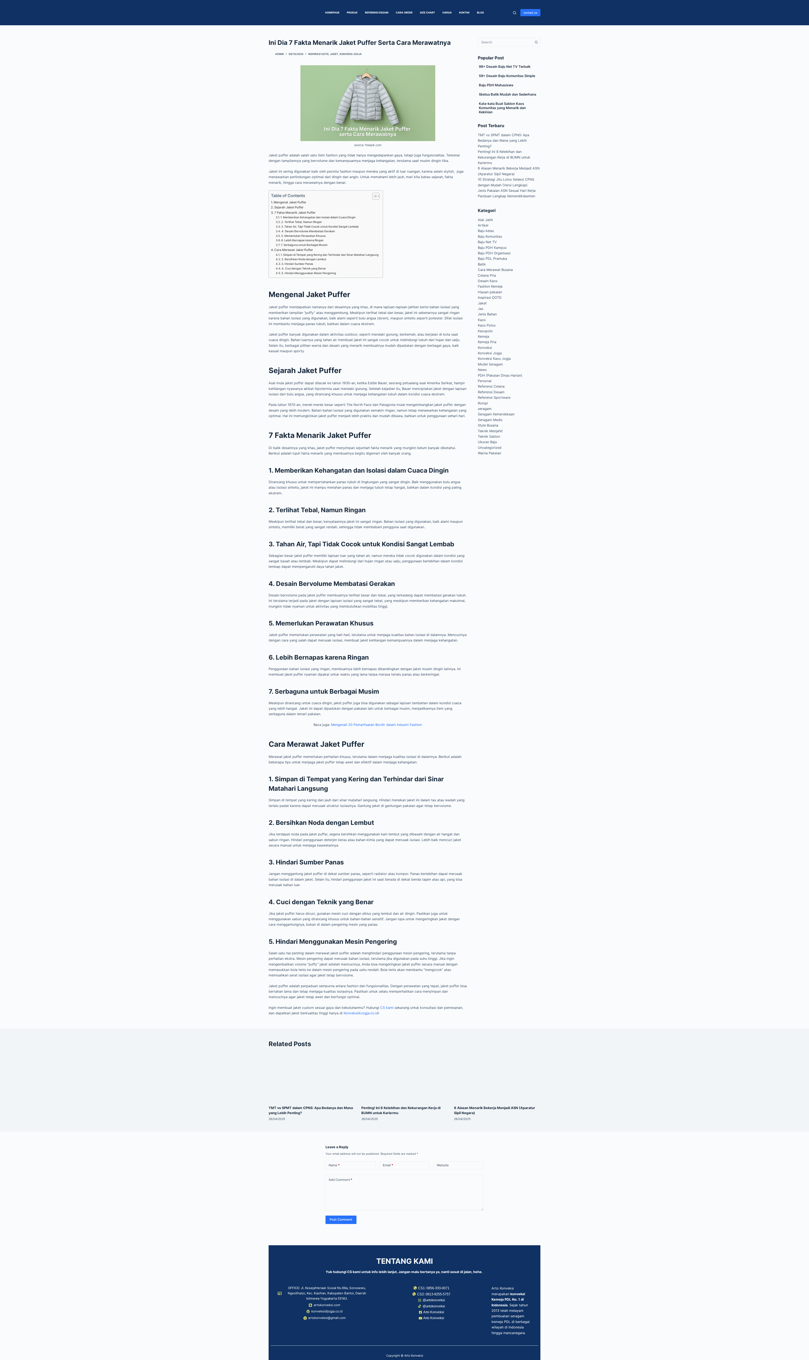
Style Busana (488, 425)
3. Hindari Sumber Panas (297, 263)
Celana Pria (487, 275)
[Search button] (536, 42)
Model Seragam (490, 364)
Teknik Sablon (489, 436)
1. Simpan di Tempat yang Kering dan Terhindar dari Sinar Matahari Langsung (330, 254)
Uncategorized (489, 447)
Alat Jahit (485, 220)
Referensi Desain (376, 12)
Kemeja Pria (487, 342)
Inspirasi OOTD (318, 54)
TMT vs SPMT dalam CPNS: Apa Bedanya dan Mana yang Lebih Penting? (503, 140)
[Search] (514, 12)
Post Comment (341, 1219)
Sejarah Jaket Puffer (289, 207)
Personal (485, 381)
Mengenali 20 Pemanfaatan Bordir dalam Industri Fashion (376, 725)
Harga (447, 12)
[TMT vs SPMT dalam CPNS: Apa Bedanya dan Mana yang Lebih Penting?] (312, 1077)
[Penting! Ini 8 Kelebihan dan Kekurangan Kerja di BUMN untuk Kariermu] (404, 1077)
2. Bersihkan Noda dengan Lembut (303, 259)
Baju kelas (486, 231)
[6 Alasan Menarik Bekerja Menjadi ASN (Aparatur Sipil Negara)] (497, 1077)
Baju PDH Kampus (492, 247)
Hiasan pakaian (490, 292)
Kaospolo (485, 331)
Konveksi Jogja (351, 54)
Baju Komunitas (490, 236)
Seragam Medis (490, 420)
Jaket (334, 54)
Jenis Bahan (487, 314)
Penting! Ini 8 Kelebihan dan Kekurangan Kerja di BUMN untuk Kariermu (504, 157)
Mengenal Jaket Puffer (290, 202)
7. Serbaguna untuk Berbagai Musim (304, 245)
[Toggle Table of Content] (374, 196)
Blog (480, 12)
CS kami (387, 1007)
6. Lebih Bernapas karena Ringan (302, 240)
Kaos (482, 320)
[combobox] (505, 42)
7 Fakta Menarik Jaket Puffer (295, 212)
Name (334, 1165)
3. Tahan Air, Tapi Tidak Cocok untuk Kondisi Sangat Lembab (320, 226)
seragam (485, 409)
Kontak (464, 12)
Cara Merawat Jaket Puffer (293, 250)
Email (388, 1165)
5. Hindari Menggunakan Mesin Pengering (309, 273)
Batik (482, 264)
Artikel (483, 225)
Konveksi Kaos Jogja (494, 358)
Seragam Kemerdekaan (496, 414)
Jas (480, 309)
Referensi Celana (491, 386)
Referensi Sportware (494, 397)
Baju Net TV (487, 242)
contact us (530, 12)
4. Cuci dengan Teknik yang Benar (304, 268)
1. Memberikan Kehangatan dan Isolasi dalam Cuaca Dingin (318, 217)
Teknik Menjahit (490, 431)
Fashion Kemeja (490, 286)
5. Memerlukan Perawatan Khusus (303, 235)
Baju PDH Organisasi (494, 253)
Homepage (332, 12)
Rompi (483, 403)
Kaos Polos (487, 325)
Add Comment (340, 1180)
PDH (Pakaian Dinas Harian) (500, 375)
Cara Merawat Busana (495, 270)
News (482, 370)
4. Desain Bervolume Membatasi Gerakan (308, 231)
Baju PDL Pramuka (492, 258)
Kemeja (483, 336)
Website (443, 1165)
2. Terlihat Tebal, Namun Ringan (302, 222)
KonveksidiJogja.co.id (361, 1013)
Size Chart (427, 12)
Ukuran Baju (487, 442)
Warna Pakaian (489, 453)
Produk (352, 12)
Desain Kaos (487, 281)
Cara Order (404, 12)
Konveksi (485, 347)
